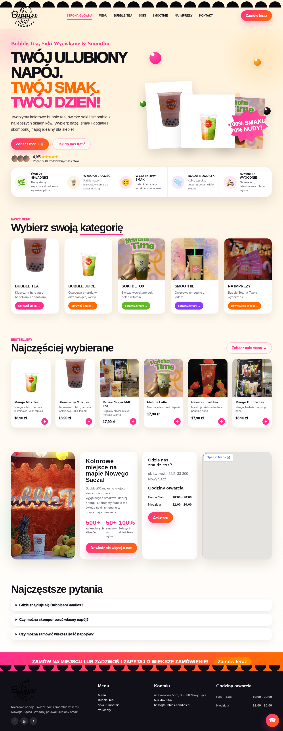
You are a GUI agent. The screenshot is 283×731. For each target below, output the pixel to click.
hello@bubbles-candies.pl (172, 705)
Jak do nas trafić (71, 144)
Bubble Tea (123, 15)
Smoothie (160, 15)
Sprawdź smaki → (29, 305)
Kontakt (206, 15)
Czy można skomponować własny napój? (54, 619)
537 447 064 (163, 700)
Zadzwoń (160, 517)
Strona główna (79, 15)
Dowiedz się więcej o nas (111, 548)
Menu (103, 15)
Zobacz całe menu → (249, 348)
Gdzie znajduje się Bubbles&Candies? (51, 605)
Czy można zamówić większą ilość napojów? (56, 634)
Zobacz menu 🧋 (30, 144)
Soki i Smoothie (109, 705)
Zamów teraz (256, 15)
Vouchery (104, 710)
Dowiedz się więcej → (244, 305)
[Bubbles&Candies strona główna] (24, 15)
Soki (142, 15)
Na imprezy (184, 15)
